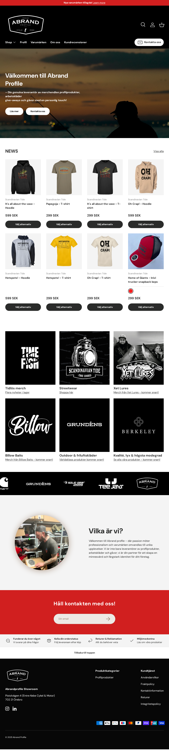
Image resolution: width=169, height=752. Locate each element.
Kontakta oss (38, 111)
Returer (145, 697)
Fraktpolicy (147, 684)
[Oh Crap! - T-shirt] (105, 251)
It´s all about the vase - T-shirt (103, 206)
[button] (161, 24)
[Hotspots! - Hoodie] (23, 251)
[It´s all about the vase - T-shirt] (105, 177)
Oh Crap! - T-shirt (99, 278)
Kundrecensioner (75, 42)
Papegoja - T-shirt (58, 204)
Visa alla (158, 151)
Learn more (99, 2)
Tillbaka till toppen (84, 652)
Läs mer (14, 111)
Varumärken (38, 42)
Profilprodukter (104, 677)
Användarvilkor (150, 677)
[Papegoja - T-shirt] (64, 177)
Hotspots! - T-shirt (58, 278)
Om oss (55, 42)
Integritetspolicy (151, 704)
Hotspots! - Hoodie (17, 278)
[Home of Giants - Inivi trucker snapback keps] (146, 251)
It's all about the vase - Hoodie (20, 206)
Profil (23, 42)
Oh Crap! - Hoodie (140, 204)
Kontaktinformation (152, 690)
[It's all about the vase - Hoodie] (23, 177)
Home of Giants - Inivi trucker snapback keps (143, 280)
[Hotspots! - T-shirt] (64, 251)
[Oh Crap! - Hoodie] (146, 177)
